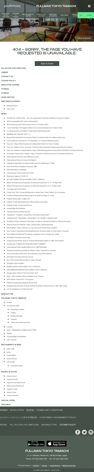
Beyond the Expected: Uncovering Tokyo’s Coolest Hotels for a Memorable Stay (36, 137)
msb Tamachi (11, 340)
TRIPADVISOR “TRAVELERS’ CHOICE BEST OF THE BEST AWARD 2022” (32, 218)
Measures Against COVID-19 (17, 176)
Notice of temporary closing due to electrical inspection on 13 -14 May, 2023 (34, 183)
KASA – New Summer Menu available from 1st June (25, 276)
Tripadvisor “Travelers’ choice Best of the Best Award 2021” (28, 215)
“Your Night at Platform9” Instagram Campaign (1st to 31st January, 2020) (33, 234)
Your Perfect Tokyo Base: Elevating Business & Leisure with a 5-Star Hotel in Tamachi (38, 231)
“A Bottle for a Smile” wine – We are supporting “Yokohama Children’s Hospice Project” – (38, 118)
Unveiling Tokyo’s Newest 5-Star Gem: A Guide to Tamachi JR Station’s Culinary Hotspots (39, 221)
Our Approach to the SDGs (16, 189)
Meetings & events (53, 15)
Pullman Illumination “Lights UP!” (18, 199)
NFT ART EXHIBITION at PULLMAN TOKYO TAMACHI (26, 179)
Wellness (64, 15)
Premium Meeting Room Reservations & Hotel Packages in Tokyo (30, 195)
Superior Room (12, 379)
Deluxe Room (12, 376)
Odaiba (13, 313)
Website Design (69, 466)
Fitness (5, 89)
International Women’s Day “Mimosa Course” (23, 157)
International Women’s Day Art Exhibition (22, 160)
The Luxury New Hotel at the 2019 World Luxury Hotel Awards (29, 254)
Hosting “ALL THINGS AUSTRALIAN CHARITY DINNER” (26, 244)
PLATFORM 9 (11, 355)
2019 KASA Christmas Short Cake (18, 237)
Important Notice (17, 366)
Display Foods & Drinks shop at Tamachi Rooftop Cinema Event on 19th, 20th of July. (37, 286)
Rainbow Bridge (16, 316)
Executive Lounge (41, 15)
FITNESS (5, 93)
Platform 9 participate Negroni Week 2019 (22, 283)
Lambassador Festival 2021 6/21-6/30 (20, 173)
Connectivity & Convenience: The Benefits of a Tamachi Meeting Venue (33, 141)
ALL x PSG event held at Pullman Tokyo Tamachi (24, 260)
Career (4, 72)
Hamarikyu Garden (17, 309)
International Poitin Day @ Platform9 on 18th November (27, 247)
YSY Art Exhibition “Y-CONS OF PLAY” (20, 289)
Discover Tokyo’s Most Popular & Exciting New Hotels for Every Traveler (33, 144)
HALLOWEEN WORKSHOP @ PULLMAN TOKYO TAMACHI (27, 270)
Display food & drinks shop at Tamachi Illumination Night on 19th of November (35, 241)
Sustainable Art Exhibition (16, 208)
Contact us (7, 76)
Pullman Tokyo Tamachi (5, 15)
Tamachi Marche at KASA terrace (18, 212)
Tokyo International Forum (20, 322)
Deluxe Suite (11, 392)
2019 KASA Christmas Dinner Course (20, 257)
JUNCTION (10, 349)
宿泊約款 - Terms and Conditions (44, 410)
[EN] (89, 6)
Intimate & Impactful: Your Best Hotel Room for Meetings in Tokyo (31, 163)
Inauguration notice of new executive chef (22, 273)
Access (9, 302)
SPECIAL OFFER (75, 15)
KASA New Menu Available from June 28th (22, 166)
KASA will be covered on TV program (20, 279)
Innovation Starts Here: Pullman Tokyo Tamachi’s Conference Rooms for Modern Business (40, 154)
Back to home (47, 63)
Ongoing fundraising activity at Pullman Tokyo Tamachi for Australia (31, 250)
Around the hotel (13, 306)
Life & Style (11, 362)
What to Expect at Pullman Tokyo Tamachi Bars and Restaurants (30, 225)
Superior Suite (12, 389)
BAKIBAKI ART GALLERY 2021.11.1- (19, 134)
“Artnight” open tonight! (15, 263)
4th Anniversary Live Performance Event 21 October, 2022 (27, 124)
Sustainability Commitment (16, 336)
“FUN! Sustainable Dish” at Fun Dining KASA (22, 121)
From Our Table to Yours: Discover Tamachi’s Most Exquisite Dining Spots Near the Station (39, 147)
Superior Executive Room (16, 383)
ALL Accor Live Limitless (13, 68)
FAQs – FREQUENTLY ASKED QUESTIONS (21, 330)
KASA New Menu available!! (16, 170)
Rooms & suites (16, 15)
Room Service (12, 359)
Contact (9, 327)
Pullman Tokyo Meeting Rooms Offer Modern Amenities (27, 202)
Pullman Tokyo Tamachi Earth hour (19, 205)
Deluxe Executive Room (15, 386)
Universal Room (12, 395)
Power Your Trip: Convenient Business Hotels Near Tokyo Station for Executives (36, 192)
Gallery (9, 333)
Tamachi (14, 319)
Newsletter (7, 294)
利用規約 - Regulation (12, 410)
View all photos (84, 38)
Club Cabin (11, 109)
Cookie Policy (8, 80)
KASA (9, 352)
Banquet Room (12, 106)
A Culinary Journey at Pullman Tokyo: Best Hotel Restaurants (28, 131)
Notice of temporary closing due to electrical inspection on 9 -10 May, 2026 (34, 186)
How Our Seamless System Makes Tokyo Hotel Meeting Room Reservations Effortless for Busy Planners (45, 150)
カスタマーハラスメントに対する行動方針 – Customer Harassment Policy (38, 417)
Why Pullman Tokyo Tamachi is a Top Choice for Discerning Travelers (32, 228)
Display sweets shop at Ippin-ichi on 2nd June (23, 266)
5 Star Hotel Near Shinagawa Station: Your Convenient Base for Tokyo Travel (34, 128)
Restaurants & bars (28, 15)
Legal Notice (7, 97)
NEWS (84, 15)
